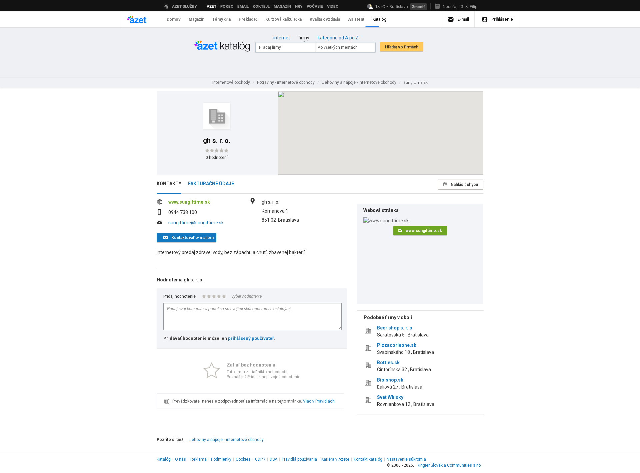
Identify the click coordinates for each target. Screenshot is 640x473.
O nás (180, 459)
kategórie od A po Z (338, 37)
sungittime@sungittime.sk (196, 222)
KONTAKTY (169, 183)
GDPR (260, 459)
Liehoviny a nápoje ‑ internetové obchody (226, 439)
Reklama (198, 459)
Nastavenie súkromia (406, 459)
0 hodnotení (217, 157)
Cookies (243, 459)
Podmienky (221, 459)
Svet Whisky (390, 397)
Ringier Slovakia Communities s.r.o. (449, 465)
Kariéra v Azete (335, 459)
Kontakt (368, 459)
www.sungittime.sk (189, 202)
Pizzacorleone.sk (396, 345)
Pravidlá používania (299, 459)
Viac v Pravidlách (319, 401)
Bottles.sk (388, 362)
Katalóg (164, 459)
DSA (273, 459)
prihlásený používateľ (251, 338)
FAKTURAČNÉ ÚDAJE (211, 183)
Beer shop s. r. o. (395, 327)
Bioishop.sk (390, 380)
